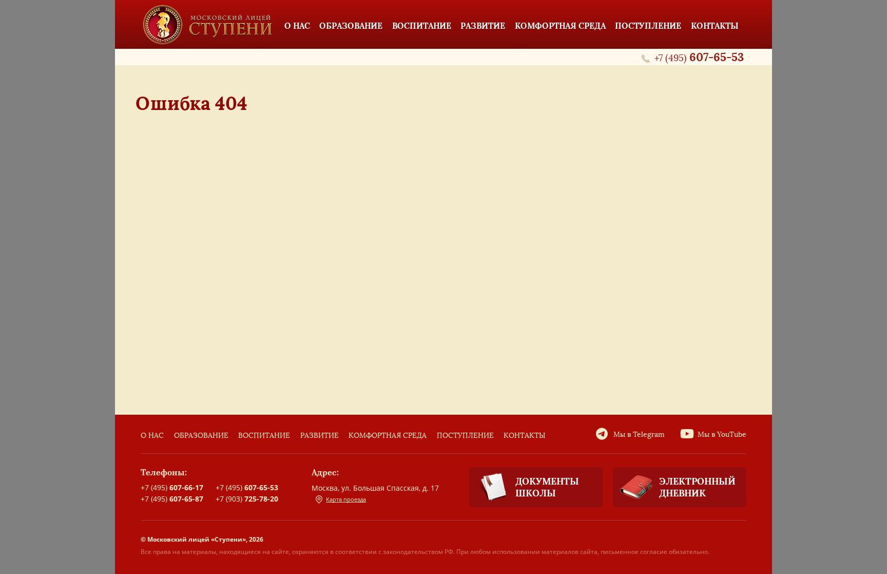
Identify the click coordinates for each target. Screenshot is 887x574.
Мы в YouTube (722, 434)
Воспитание (264, 435)
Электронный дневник (697, 487)
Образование (201, 435)
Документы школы (547, 487)
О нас (152, 435)
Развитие (319, 435)
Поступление (465, 435)
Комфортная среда (388, 435)
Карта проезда (346, 499)
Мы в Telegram (639, 434)
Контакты (525, 435)
